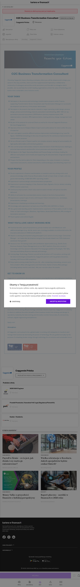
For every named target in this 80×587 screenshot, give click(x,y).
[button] (15, 301)
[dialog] (40, 293)
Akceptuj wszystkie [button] (58, 301)
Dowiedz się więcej (58, 296)
